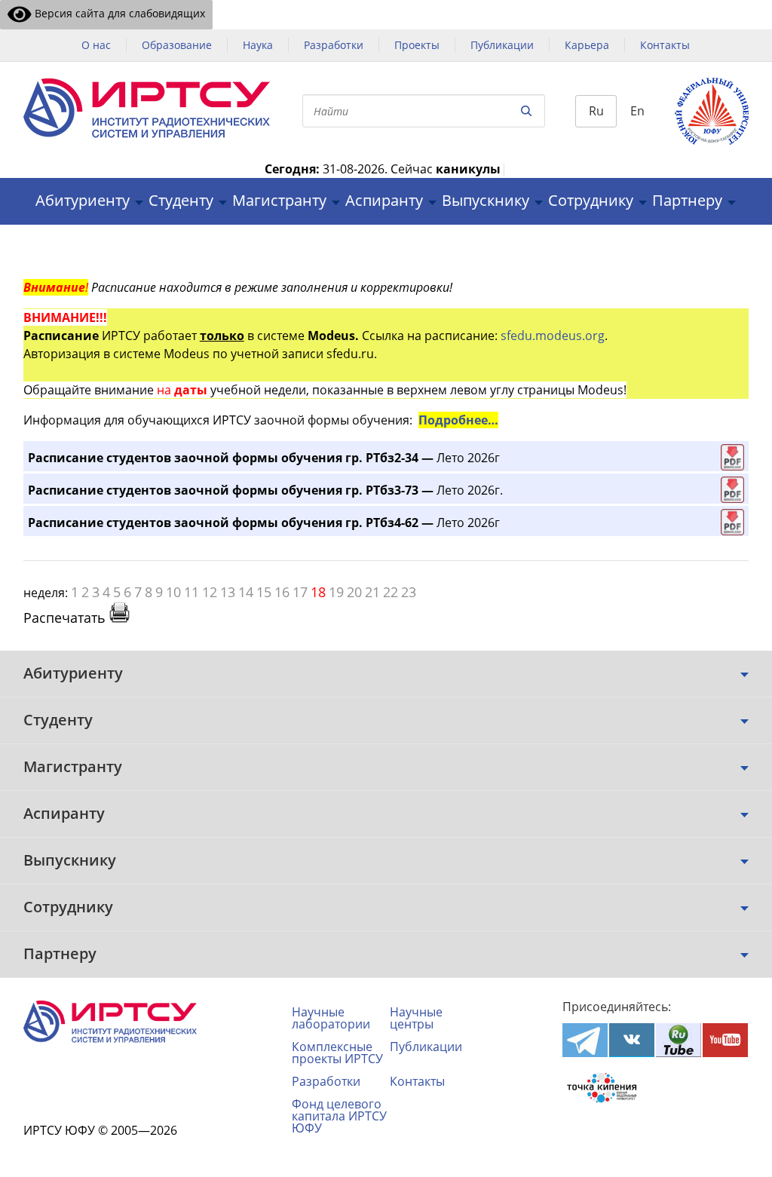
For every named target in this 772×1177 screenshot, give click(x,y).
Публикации (502, 45)
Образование (177, 45)
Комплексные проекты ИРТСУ (337, 1052)
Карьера (587, 45)
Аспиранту (384, 201)
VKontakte (631, 1040)
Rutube (678, 1040)
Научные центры (416, 1018)
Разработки (333, 45)
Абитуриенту (82, 201)
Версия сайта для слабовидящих (118, 13)
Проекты (417, 45)
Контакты (665, 45)
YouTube (725, 1040)
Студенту (181, 201)
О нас (96, 45)
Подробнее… (458, 420)
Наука (258, 45)
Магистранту (279, 201)
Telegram (585, 1040)
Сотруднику (590, 201)
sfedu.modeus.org (553, 335)
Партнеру (687, 201)
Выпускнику (485, 201)
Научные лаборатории (331, 1018)
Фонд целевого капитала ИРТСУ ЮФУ (339, 1116)
